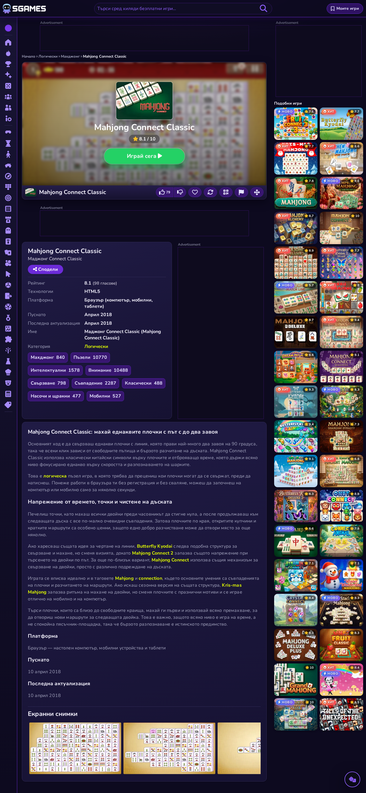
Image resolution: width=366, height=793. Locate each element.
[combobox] (183, 8)
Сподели (47, 269)
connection (150, 578)
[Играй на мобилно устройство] (226, 192)
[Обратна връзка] (241, 192)
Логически (96, 346)
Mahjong (124, 578)
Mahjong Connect (170, 560)
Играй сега (141, 156)
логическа (55, 476)
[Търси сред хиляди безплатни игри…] (263, 8)
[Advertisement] (144, 38)
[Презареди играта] (210, 192)
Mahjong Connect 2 (153, 553)
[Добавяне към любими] (195, 192)
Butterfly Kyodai (154, 546)
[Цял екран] (257, 192)
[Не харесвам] (180, 192)
